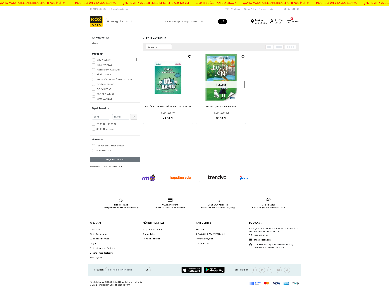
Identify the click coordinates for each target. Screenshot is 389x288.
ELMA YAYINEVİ (104, 98)
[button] (293, 21)
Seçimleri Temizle (115, 159)
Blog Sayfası (96, 257)
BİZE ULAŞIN (255, 222)
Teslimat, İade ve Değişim (102, 248)
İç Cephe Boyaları (204, 238)
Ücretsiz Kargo (104, 150)
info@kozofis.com (262, 239)
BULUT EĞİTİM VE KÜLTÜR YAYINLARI (114, 79)
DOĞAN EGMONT (105, 84)
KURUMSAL (95, 222)
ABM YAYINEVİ (103, 59)
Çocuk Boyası (202, 243)
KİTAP (95, 43)
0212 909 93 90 (260, 235)
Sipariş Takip (250, 9)
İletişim (272, 9)
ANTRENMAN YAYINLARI (108, 69)
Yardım (262, 9)
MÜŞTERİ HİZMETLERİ (154, 222)
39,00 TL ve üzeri (105, 129)
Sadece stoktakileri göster (110, 145)
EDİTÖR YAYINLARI (105, 94)
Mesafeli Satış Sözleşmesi (102, 252)
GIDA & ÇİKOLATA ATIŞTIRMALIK (210, 234)
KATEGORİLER (203, 222)
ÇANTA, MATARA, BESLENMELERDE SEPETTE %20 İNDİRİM (155, 3)
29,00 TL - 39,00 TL (106, 124)
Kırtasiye (200, 229)
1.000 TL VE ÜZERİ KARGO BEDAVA (95, 3)
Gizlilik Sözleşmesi (98, 234)
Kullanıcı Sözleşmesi (100, 238)
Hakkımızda (95, 229)
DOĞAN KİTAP (103, 89)
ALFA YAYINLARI (104, 64)
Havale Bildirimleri (151, 238)
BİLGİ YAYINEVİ (103, 74)
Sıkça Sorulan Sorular (153, 229)
